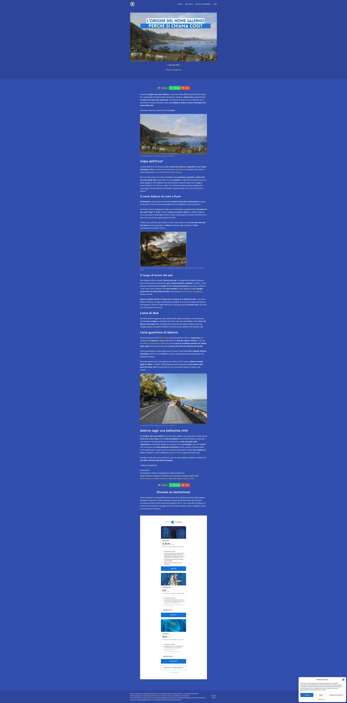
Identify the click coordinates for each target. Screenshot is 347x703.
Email (187, 88)
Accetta (307, 695)
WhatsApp (176, 88)
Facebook (164, 88)
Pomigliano (197, 291)
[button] (343, 680)
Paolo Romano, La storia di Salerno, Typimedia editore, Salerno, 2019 (167, 478)
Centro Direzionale (161, 172)
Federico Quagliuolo (174, 70)
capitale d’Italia (175, 453)
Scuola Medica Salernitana (159, 343)
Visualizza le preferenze (336, 695)
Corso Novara (176, 172)
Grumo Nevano (186, 291)
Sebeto (182, 169)
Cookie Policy (321, 699)
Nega (320, 695)
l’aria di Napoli (165, 338)
